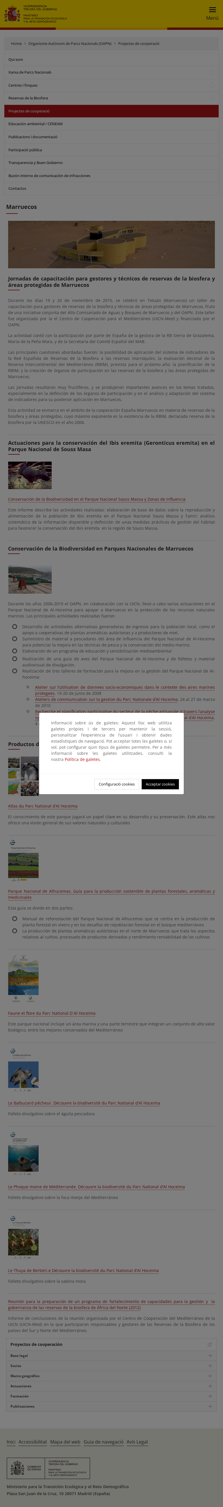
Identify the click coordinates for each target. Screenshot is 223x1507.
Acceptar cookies (160, 784)
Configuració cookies (117, 784)
